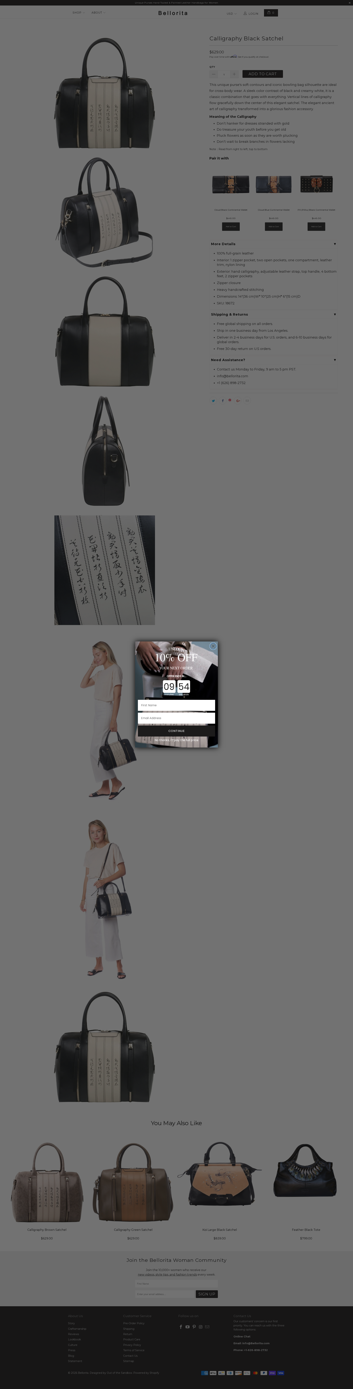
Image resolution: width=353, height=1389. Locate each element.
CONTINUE (176, 731)
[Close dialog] (213, 646)
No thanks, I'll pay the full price (176, 740)
